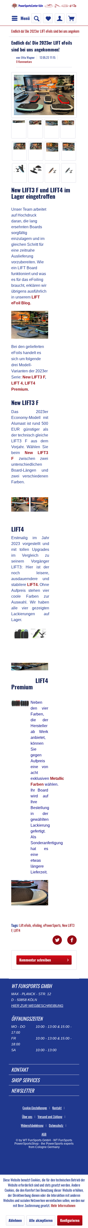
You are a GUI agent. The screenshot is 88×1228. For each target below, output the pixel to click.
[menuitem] (20, 18)
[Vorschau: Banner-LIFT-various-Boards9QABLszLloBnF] (35, 129)
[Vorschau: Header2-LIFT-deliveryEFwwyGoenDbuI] (52, 151)
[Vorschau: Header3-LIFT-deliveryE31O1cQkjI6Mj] (68, 151)
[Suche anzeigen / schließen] (36, 18)
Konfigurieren (69, 1220)
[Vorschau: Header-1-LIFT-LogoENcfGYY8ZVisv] (19, 151)
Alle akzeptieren (41, 1220)
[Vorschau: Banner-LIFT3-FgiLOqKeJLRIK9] (68, 129)
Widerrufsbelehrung (32, 1125)
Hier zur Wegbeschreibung (37, 1006)
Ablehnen (15, 1220)
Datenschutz (56, 1125)
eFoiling (37, 925)
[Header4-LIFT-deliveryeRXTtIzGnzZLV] (44, 95)
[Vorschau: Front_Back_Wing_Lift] (36, 173)
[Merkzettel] (48, 18)
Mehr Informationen (63, 1205)
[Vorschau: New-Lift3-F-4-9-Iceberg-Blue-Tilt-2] (68, 173)
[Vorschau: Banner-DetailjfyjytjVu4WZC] (51, 129)
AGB (44, 1134)
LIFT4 (17, 930)
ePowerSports (52, 925)
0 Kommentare (24, 61)
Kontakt (57, 1107)
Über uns (27, 1116)
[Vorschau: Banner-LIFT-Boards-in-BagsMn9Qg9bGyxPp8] (18, 129)
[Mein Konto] (60, 18)
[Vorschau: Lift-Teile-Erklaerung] (19, 173)
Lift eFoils (25, 925)
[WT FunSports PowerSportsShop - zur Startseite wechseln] (44, 6)
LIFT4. (33, 585)
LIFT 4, (17, 383)
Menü (25, 18)
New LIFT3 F (33, 377)
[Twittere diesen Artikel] (59, 940)
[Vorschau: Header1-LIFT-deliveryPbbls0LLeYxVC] (36, 151)
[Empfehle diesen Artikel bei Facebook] (72, 940)
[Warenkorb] (71, 18)
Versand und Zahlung (50, 1116)
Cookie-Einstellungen (34, 1107)
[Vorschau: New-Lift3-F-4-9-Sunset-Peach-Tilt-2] (52, 173)
